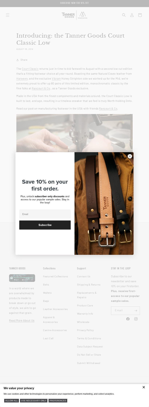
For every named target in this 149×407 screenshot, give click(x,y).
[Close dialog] (130, 156)
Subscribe (45, 225)
